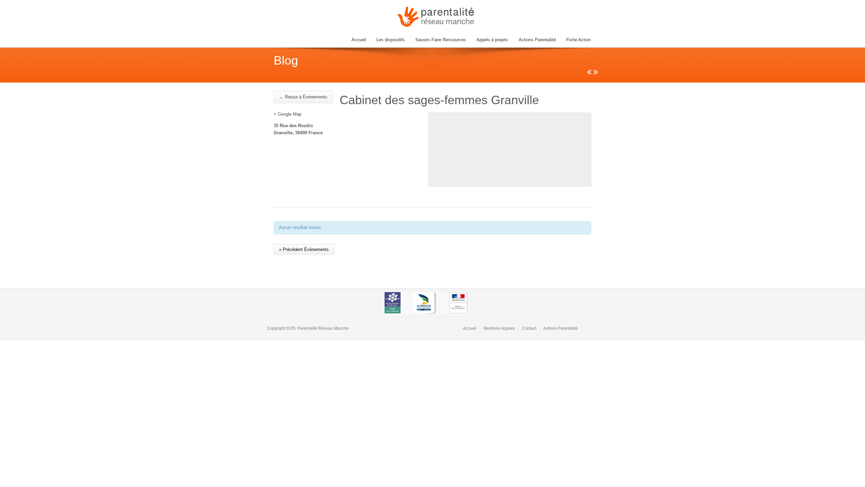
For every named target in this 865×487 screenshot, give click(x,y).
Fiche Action (578, 39)
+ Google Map (287, 114)
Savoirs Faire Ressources (438, 39)
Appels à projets (492, 39)
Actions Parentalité (537, 39)
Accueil (358, 39)
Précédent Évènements (304, 249)
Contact (529, 328)
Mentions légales (499, 328)
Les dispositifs (388, 39)
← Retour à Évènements (303, 96)
